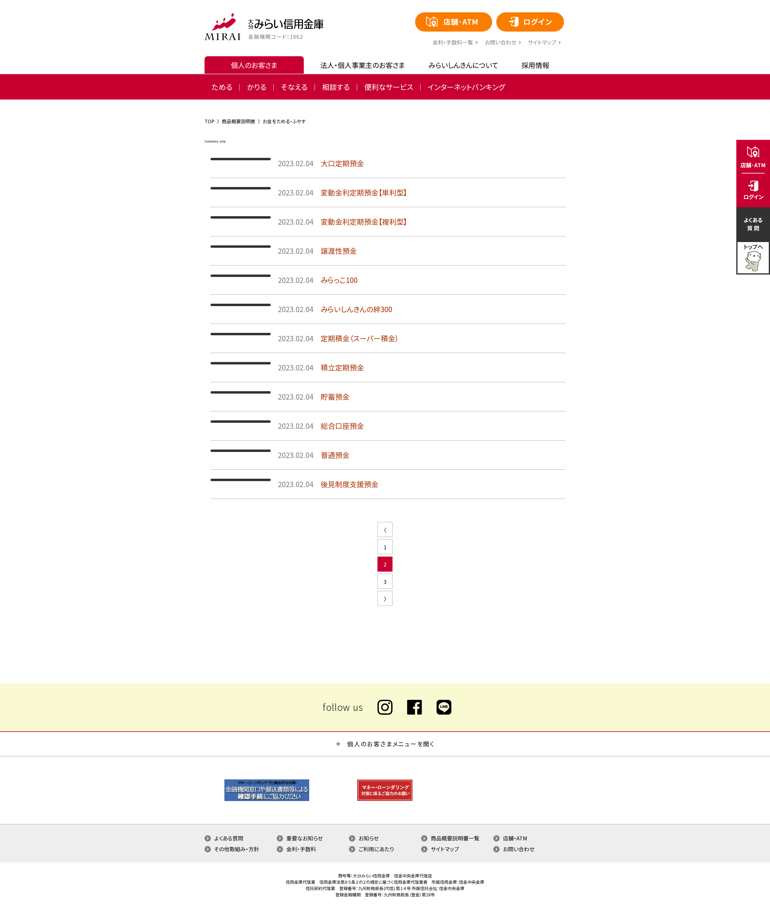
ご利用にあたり (376, 849)
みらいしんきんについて (463, 65)
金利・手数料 (301, 849)
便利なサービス (388, 86)
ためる (222, 86)
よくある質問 (228, 838)
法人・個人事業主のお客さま (362, 65)
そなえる (294, 86)
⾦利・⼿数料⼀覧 (453, 42)
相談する (336, 86)
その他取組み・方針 (236, 849)
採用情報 (535, 65)
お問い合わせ (500, 42)
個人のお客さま (254, 65)
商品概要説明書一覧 (455, 838)
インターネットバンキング (466, 86)
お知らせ (369, 838)
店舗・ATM (515, 838)
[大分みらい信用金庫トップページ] (223, 26)
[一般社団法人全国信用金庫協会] (385, 799)
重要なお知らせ (304, 838)
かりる (256, 86)
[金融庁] (266, 799)
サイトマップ (542, 42)
